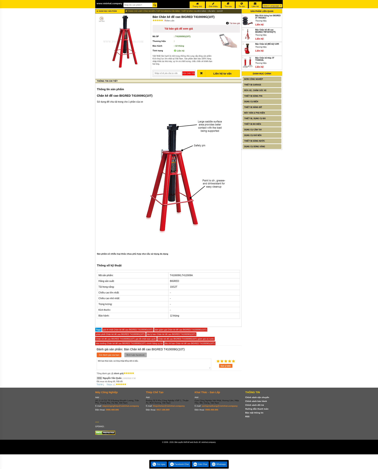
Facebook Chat (181, 464)
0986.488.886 (112, 410)
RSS (247, 416)
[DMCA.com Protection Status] (105, 434)
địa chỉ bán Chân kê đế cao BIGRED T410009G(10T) (190, 343)
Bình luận (169, 21)
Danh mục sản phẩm (107, 11)
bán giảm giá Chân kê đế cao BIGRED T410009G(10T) (181, 329)
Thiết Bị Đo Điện (252, 124)
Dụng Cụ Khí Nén (252, 135)
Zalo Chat (202, 464)
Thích (109, 384)
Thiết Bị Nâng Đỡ (253, 107)
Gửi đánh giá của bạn (109, 355)
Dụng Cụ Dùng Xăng (254, 146)
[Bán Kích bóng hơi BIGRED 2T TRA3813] (247, 25)
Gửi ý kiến (226, 366)
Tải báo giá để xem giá (178, 28)
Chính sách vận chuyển (257, 397)
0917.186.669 (163, 410)
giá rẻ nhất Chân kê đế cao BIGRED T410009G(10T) (128, 329)
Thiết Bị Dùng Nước (254, 141)
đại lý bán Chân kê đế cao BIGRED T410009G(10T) (171, 334)
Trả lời (100, 384)
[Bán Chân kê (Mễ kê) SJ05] (247, 54)
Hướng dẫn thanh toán (256, 409)
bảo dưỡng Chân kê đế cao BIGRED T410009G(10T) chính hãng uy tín (129, 343)
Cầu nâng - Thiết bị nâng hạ (183, 11)
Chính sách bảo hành (256, 401)
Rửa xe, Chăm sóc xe (255, 90)
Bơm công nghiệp (253, 79)
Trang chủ (132, 11)
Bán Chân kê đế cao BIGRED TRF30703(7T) (265, 31)
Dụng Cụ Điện (251, 102)
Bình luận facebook (136, 355)
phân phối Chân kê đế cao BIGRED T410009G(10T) (120, 334)
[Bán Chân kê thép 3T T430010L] (247, 68)
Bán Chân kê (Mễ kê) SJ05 (267, 44)
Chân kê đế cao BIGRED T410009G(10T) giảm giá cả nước (186, 339)
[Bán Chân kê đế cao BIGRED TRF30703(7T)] (247, 39)
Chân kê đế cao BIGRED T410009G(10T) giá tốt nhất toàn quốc (126, 339)
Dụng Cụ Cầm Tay (253, 130)
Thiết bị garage (163, 11)
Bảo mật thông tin (254, 413)
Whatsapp (221, 464)
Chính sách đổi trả (254, 405)
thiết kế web (188, 442)
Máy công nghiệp (147, 11)
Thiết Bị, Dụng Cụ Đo (255, 118)
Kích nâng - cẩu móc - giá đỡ (210, 11)
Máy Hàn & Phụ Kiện (254, 113)
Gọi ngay (160, 464)
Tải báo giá (234, 23)
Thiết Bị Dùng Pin (253, 96)
